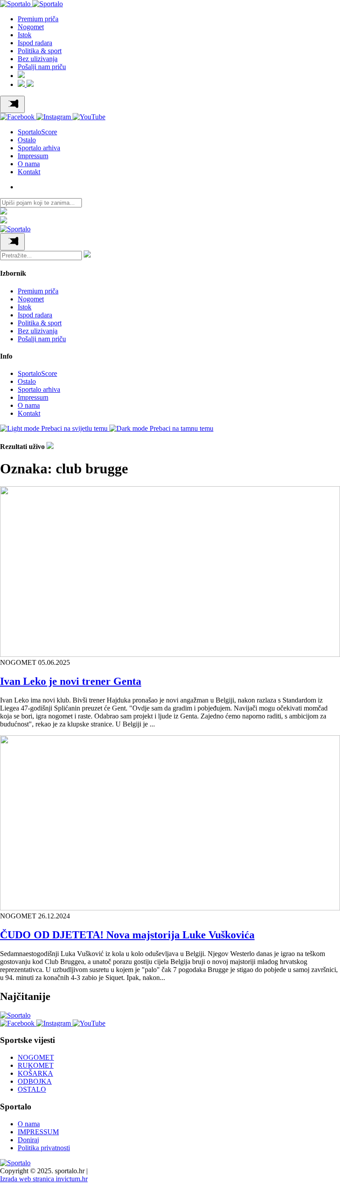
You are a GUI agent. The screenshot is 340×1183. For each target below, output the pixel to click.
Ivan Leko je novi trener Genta (70, 681)
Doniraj (28, 1140)
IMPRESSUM (38, 1132)
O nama (29, 164)
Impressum (33, 156)
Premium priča (38, 19)
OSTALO (32, 1089)
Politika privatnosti (44, 1148)
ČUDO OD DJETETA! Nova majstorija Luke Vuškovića (127, 935)
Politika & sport (40, 51)
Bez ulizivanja (38, 58)
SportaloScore (37, 132)
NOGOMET (36, 1057)
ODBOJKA (35, 1081)
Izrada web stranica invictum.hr (44, 1179)
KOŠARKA (35, 1073)
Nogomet (31, 27)
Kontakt (29, 172)
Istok (24, 35)
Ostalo (27, 140)
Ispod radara (35, 43)
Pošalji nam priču (42, 66)
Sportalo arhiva (39, 148)
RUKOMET (36, 1065)
